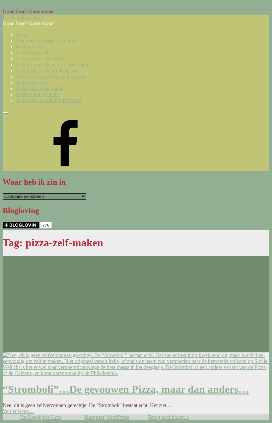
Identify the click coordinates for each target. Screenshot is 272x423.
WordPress (117, 417)
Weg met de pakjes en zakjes (46, 40)
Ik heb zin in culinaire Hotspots (48, 100)
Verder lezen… (18, 411)
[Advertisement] (136, 302)
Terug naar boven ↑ (168, 417)
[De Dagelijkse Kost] (65, 168)
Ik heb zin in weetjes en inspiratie (51, 76)
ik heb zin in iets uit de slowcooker (52, 64)
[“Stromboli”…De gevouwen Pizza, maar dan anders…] (136, 373)
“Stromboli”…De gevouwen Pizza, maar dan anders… (126, 389)
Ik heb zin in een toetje (39, 88)
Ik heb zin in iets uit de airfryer (48, 70)
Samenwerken (31, 46)
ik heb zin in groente (37, 94)
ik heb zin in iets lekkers (41, 58)
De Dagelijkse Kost (40, 417)
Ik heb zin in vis (32, 82)
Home (22, 34)
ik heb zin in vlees (35, 52)
